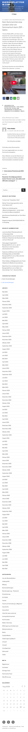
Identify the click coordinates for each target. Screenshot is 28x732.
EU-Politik (8, 108)
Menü (14, 14)
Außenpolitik (9, 105)
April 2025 (5, 323)
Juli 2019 (4, 517)
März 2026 (5, 298)
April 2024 (5, 362)
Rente (22, 111)
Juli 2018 (4, 556)
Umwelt (4, 642)
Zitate (4, 654)
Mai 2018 (4, 562)
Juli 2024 (4, 352)
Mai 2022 (4, 416)
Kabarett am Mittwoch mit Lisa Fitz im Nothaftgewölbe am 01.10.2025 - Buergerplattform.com (12, 254)
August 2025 (6, 311)
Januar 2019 (5, 536)
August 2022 (5, 406)
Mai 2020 (5, 486)
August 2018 (5, 552)
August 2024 (6, 349)
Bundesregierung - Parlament (14, 106)
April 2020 (5, 489)
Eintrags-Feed (6, 670)
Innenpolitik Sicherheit (12, 111)
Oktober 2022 (6, 403)
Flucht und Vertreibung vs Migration (12, 603)
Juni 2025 (5, 317)
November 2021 (6, 428)
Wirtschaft (5, 651)
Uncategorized (6, 648)
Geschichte (5, 607)
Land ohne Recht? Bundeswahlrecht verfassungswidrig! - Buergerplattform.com (12, 234)
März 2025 (5, 327)
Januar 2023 (5, 393)
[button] (4, 98)
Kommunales (6, 619)
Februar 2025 (6, 330)
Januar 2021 (5, 460)
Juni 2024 (5, 355)
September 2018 (7, 549)
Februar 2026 (6, 301)
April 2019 (5, 527)
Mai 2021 (4, 447)
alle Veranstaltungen (8, 282)
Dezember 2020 (6, 463)
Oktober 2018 (6, 546)
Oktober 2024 (6, 343)
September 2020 (7, 473)
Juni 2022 (5, 412)
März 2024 (5, 365)
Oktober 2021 (6, 432)
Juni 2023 (5, 381)
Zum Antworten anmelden (13, 141)
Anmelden (5, 667)
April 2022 (5, 419)
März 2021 (5, 454)
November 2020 (6, 466)
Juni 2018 (5, 559)
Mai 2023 (5, 384)
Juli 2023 (4, 377)
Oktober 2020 (6, 470)
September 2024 (7, 346)
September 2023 (7, 374)
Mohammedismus (7, 629)
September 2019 (7, 511)
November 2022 (6, 400)
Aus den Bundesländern (8, 578)
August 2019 (5, 514)
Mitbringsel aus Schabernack (10, 626)
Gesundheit (5, 610)
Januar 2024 (5, 368)
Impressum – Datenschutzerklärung (11, 726)
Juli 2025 (4, 314)
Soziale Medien (6, 635)
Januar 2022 (5, 422)
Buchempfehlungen (7, 588)
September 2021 (7, 435)
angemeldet (11, 150)
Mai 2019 (4, 524)
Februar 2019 (6, 533)
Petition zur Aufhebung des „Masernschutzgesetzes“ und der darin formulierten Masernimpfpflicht (13, 210)
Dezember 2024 (6, 336)
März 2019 (5, 530)
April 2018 (5, 565)
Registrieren (5, 664)
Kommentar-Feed (7, 674)
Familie (4, 600)
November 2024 (6, 339)
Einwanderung (6, 594)
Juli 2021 (4, 441)
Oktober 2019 (6, 508)
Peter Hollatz (20, 19)
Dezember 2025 (6, 304)
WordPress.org (6, 677)
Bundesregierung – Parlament (10, 591)
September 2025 (7, 308)
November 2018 (6, 543)
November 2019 (6, 505)
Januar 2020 (5, 498)
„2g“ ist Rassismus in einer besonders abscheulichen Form (11, 246)
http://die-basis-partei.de (9, 613)
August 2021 (5, 438)
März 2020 (5, 492)
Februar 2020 (6, 495)
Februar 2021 (6, 457)
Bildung (4, 584)
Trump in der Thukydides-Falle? (11, 200)
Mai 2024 (5, 358)
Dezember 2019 (6, 501)
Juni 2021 (4, 444)
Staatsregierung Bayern (8, 638)
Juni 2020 (5, 482)
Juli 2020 (4, 479)
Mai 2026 (5, 292)
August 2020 (6, 476)
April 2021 (5, 451)
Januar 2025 (5, 333)
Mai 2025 (5, 320)
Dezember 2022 (6, 397)
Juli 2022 (4, 409)
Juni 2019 (5, 521)
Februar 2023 (6, 390)
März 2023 (5, 387)
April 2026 (5, 295)
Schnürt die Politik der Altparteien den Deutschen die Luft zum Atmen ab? (13, 238)
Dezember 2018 (6, 540)
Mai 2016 (4, 568)
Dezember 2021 (6, 425)
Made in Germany (7, 623)
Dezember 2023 (6, 371)
